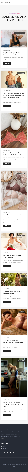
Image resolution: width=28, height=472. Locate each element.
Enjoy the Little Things (19, 33)
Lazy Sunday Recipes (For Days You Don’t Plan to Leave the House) (13, 54)
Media (23, 276)
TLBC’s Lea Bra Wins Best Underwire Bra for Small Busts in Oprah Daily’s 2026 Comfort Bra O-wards (13, 95)
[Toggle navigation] (23, 2)
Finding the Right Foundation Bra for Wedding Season (13, 256)
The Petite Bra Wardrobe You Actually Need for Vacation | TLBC (13, 341)
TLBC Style (22, 311)
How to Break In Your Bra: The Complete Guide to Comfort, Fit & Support (13, 404)
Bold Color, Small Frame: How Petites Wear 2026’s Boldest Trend (13, 154)
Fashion (22, 115)
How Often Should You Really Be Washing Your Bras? (12, 216)
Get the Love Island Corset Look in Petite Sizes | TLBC (13, 292)
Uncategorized (21, 73)
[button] (7, 63)
